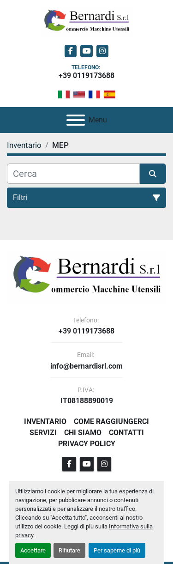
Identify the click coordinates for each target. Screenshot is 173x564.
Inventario (45, 421)
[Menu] (75, 120)
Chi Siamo (82, 432)
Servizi (43, 432)
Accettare (33, 550)
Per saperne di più (117, 550)
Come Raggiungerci (111, 421)
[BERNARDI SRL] (86, 277)
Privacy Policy (86, 443)
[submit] (153, 174)
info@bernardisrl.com (86, 366)
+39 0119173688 (86, 75)
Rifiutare (69, 550)
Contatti (126, 432)
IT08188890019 (86, 401)
